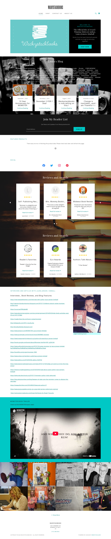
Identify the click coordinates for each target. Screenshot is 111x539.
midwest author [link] (88, 77)
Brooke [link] (81, 68)
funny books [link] (85, 75)
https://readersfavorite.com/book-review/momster (25, 319)
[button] (55, 515)
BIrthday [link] (65, 68)
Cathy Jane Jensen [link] (20, 70)
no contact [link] (23, 79)
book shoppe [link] (83, 74)
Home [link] (41, 13)
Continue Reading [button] (22, 108)
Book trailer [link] (73, 68)
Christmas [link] (31, 70)
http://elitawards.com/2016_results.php (22, 323)
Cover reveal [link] (40, 70)
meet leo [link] (79, 77)
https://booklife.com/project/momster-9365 (23, 352)
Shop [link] (48, 13)
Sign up (79, 129)
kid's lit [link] (58, 77)
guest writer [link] (35, 77)
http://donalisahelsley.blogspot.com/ (21, 327)
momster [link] (98, 77)
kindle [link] (63, 77)
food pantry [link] (75, 75)
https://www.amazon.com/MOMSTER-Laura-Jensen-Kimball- (28, 331)
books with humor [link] (95, 74)
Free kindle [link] (81, 70)
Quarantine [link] (94, 72)
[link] (55, 8)
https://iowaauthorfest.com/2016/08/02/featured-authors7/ (28, 385)
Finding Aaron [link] (72, 70)
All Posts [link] (18, 68)
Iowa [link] (96, 70)
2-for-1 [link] (46, 68)
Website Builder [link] (96, 535)
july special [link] (50, 77)
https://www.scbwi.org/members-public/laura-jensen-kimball (28, 356)
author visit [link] (49, 74)
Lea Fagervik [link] (33, 72)
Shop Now (85, 47)
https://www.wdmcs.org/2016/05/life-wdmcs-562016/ (26, 360)
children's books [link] (27, 75)
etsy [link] (51, 75)
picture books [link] (39, 79)
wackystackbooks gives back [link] (56, 81)
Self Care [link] (27, 74)
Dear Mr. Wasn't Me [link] (52, 70)
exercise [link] (56, 75)
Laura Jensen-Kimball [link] (21, 72)
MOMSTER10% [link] (43, 72)
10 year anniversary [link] (29, 68)
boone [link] (18, 75)
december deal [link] (43, 75)
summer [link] (54, 79)
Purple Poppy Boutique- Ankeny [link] (79, 72)
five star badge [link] (65, 75)
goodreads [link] (15, 77)
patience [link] (30, 79)
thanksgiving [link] (63, 79)
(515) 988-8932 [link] (55, 531)
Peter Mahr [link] (64, 72)
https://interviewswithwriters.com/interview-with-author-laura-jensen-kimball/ (34, 299)
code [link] (35, 75)
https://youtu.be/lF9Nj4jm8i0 (19, 309)
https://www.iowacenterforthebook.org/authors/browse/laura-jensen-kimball (34, 338)
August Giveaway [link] (55, 68)
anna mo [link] (41, 74)
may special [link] (70, 77)
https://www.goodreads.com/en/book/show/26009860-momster (29, 335)
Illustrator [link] (90, 70)
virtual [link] (79, 79)
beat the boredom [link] (71, 74)
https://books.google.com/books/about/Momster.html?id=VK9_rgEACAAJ (32, 342)
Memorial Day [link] (54, 72)
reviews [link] (48, 79)
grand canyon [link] (25, 77)
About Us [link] (68, 13)
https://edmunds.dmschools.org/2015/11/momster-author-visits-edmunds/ (33, 375)
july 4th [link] (43, 77)
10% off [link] (39, 68)
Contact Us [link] (57, 13)
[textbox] (49, 129)
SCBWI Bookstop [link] (17, 74)
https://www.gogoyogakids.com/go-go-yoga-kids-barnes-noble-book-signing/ (34, 389)
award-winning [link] (59, 74)
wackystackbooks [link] (88, 79)
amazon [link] (34, 74)
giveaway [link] (94, 75)
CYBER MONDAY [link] (90, 68)
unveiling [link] (72, 79)
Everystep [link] (63, 70)
